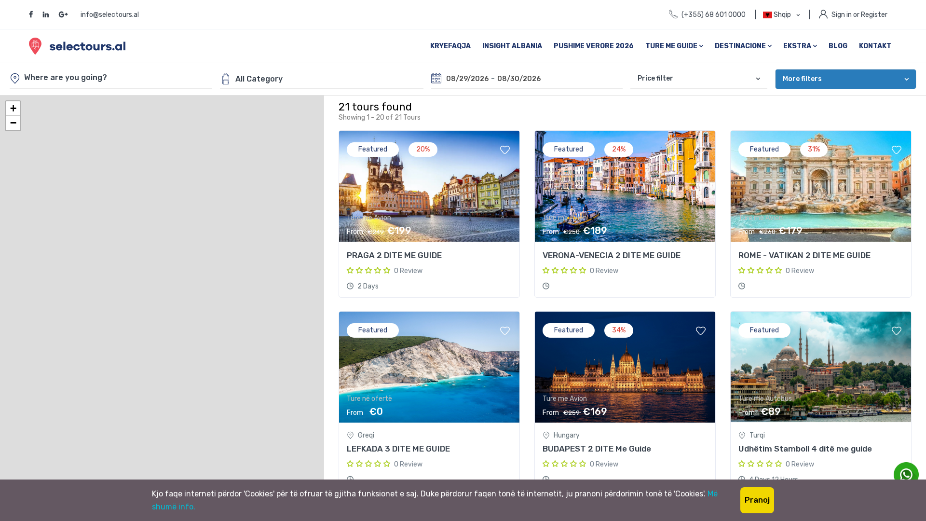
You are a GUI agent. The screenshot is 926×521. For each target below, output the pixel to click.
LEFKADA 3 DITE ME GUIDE (398, 448)
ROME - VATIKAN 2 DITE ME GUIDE (804, 255)
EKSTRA (798, 46)
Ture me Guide (672, 46)
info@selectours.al (110, 15)
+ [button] (13, 108)
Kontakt (875, 46)
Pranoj (757, 500)
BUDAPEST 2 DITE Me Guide (597, 448)
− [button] (13, 123)
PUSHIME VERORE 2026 (594, 46)
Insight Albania (512, 46)
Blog (838, 46)
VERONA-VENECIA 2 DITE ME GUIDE (612, 255)
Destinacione (741, 46)
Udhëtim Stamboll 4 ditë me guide (805, 448)
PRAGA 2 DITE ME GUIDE (394, 255)
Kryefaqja (450, 46)
